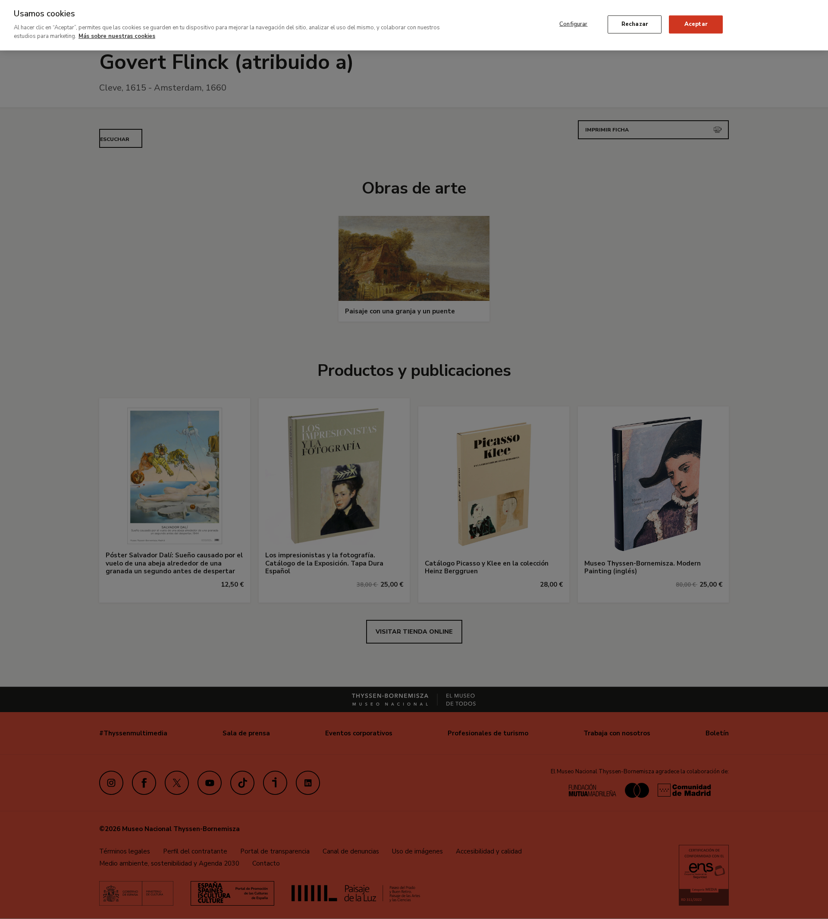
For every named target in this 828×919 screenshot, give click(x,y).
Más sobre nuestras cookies (116, 36)
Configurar (573, 24)
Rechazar (634, 24)
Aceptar (696, 24)
